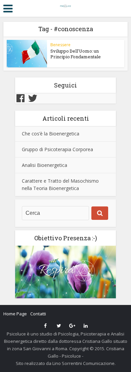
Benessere (60, 45)
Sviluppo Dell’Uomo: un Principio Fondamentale (75, 54)
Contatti (38, 314)
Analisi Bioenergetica (44, 165)
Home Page (15, 314)
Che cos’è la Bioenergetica (50, 133)
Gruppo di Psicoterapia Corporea (57, 149)
